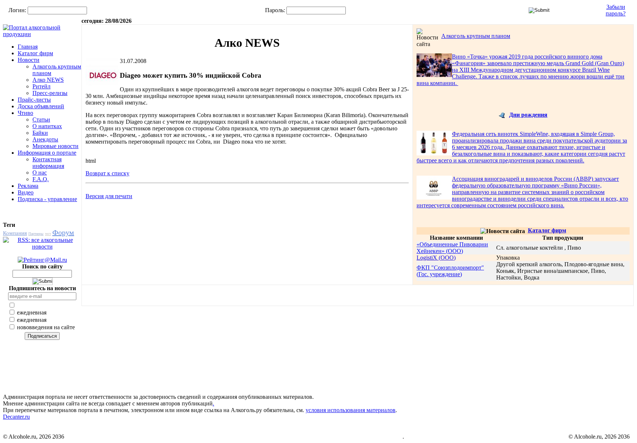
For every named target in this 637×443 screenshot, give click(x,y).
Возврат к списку (107, 173)
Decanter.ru (16, 417)
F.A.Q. (40, 179)
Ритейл (41, 86)
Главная (28, 46)
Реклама (28, 186)
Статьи (41, 119)
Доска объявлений (41, 106)
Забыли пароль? (616, 10)
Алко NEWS (48, 80)
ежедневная (30, 312)
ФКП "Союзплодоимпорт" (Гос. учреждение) (450, 270)
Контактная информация (48, 162)
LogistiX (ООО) (436, 257)
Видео (26, 192)
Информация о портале (47, 153)
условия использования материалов (351, 410)
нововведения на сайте (45, 327)
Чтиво (25, 113)
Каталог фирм (35, 53)
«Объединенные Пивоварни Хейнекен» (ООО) (452, 247)
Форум (63, 232)
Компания (15, 233)
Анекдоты (45, 139)
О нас (39, 172)
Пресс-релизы (49, 93)
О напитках (47, 126)
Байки (40, 133)
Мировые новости (55, 146)
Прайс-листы (34, 99)
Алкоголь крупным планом (475, 36)
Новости (28, 60)
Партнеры (35, 234)
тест (48, 234)
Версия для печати (109, 196)
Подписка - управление (47, 199)
